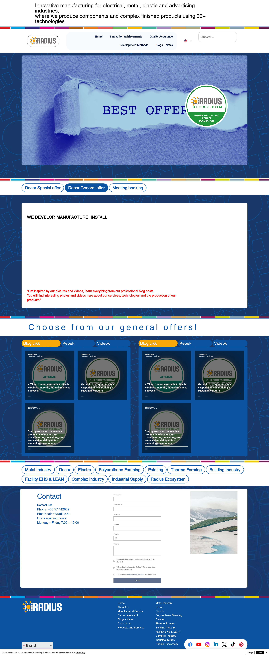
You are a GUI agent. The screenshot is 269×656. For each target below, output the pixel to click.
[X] (224, 644)
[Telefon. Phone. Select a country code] (117, 538)
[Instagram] (207, 644)
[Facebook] (190, 644)
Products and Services (131, 627)
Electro (160, 611)
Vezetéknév (117, 505)
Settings (250, 653)
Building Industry (165, 627)
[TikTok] (233, 644)
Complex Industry (166, 635)
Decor (159, 607)
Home (121, 603)
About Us (123, 607)
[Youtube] (199, 644)
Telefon (116, 534)
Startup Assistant (128, 615)
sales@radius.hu (58, 514)
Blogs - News (125, 619)
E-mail (116, 524)
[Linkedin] (216, 644)
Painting (160, 619)
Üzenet (116, 544)
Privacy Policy (80, 653)
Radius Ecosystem (167, 643)
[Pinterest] (241, 644)
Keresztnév (117, 495)
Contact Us (124, 623)
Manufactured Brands (130, 611)
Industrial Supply (165, 639)
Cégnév (116, 514)
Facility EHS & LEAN (168, 631)
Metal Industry (164, 603)
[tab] (41, 343)
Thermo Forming (165, 623)
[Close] (266, 652)
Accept (260, 653)
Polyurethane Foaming (169, 615)
